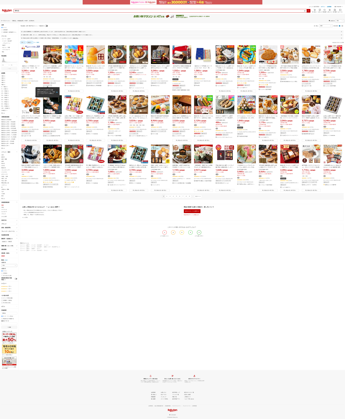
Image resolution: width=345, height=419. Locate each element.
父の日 (3, 165)
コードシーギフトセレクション (224, 137)
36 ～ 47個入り (5, 95)
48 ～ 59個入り (5, 97)
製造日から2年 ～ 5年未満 (7, 143)
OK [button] (57, 92)
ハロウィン (4, 185)
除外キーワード (5, 321)
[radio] (2, 27)
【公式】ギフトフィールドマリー (290, 135)
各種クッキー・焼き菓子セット (52, 247)
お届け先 (3, 262)
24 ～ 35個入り (5, 93)
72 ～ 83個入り (5, 101)
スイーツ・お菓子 (24, 245)
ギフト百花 (155, 133)
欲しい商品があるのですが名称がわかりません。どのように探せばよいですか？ (43, 210)
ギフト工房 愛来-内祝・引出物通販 (182, 183)
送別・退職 (4, 159)
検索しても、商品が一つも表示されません (34, 214)
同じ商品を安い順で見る (74, 91)
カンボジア (4, 211)
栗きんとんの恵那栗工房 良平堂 (52, 135)
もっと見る (25, 217)
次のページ (198, 196)
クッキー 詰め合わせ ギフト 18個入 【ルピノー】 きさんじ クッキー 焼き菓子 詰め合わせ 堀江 (138, 117)
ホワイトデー (4, 174)
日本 (2, 205)
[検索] (308, 11)
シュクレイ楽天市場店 (265, 89)
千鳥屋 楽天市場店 (243, 136)
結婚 (2, 161)
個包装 (3, 256)
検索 (10, 68)
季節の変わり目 (5, 183)
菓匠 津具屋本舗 (49, 187)
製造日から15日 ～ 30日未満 (8, 122)
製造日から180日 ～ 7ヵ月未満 (8, 134)
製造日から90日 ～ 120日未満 (8, 128)
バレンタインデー (5, 170)
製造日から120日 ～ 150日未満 (9, 130)
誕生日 (3, 157)
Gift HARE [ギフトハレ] (222, 183)
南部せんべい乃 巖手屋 (330, 184)
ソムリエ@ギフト (70, 85)
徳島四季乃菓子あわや (308, 133)
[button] (339, 6)
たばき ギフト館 (307, 85)
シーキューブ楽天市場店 (115, 135)
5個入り (3, 84)
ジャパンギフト (156, 185)
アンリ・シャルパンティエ (115, 85)
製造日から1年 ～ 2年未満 (7, 141)
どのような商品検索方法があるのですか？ (34, 212)
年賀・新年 (4, 180)
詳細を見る (75, 38)
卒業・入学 (4, 178)
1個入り (3, 76)
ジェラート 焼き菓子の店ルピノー (139, 135)
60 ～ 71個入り (5, 99)
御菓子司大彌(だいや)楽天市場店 (203, 180)
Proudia (25, 87)
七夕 (2, 191)
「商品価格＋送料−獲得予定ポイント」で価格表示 (32, 26)
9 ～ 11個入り (4, 89)
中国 (2, 207)
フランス (3, 213)
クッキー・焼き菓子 (36, 245)
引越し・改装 (4, 176)
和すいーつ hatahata (71, 133)
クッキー (46, 245)
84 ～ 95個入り (5, 104)
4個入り (3, 82)
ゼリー (38, 248)
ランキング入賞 (27, 83)
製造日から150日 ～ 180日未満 (9, 132)
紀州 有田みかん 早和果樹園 (94, 85)
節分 (2, 195)
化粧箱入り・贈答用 (7, 241)
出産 (2, 154)
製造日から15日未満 (6, 119)
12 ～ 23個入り (5, 91)
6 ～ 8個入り (4, 86)
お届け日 (3, 268)
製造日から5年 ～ (5, 145)
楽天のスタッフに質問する (192, 211)
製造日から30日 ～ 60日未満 (8, 124)
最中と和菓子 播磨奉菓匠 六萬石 (182, 90)
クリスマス (4, 172)
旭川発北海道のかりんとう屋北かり (290, 81)
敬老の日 (3, 167)
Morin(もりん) (156, 85)
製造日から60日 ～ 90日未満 (8, 126)
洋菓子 (33, 248)
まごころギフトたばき (179, 135)
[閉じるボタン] (341, 31)
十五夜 (3, 193)
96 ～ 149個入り (5, 106)
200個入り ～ (4, 110)
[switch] (16, 279)
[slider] (1, 62)
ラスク (45, 250)
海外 (6, 260)
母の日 (3, 163)
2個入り (3, 78)
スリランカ (4, 209)
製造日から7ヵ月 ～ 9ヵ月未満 (8, 137)
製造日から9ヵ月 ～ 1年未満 (8, 139)
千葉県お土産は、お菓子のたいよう (247, 184)
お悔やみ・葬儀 (5, 189)
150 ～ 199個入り (5, 108)
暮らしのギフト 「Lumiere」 (310, 184)
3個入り (3, 80)
